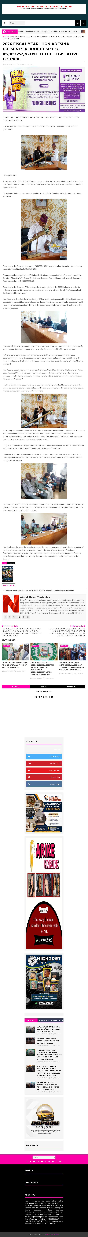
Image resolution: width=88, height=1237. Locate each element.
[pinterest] (38, 1161)
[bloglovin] (42, 1161)
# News (11, 563)
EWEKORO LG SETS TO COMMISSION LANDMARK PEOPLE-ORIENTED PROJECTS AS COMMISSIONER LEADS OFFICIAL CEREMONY (42, 668)
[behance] (52, 1161)
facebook (71, 686)
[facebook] (27, 1161)
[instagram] (56, 1161)
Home (5, 36)
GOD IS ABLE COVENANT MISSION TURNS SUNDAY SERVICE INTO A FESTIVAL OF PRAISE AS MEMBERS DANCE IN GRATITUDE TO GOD (49, 1070)
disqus (44, 686)
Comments (57, 1020)
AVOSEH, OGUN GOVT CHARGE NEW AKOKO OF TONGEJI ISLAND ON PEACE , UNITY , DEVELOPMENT (72, 666)
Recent (31, 1020)
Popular (44, 1020)
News (12, 36)
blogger (15, 686)
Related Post (8, 640)
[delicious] (60, 1161)
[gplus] (34, 1161)
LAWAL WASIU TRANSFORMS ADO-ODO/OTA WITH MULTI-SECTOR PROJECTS (15, 665)
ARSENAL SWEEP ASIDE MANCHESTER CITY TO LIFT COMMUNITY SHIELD (48, 1041)
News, (31, 64)
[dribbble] (45, 1161)
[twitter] (30, 1161)
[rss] (49, 1161)
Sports (67, 31)
